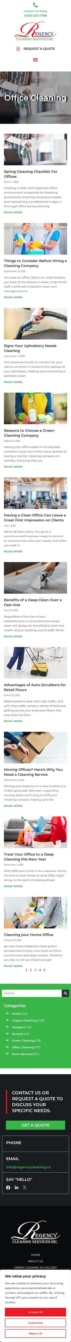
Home (35, 1255)
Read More (13, 212)
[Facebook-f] (8, 1188)
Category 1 (19, 1027)
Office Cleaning (23, 1047)
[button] (35, 60)
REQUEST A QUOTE (39, 49)
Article (16, 1014)
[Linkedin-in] (16, 1188)
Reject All (35, 1333)
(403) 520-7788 (35, 15)
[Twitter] (25, 1187)
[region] (35, 1306)
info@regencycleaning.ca (28, 1167)
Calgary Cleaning (24, 1020)
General (17, 1034)
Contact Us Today (35, 11)
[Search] (65, 993)
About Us (35, 1261)
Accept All (35, 1312)
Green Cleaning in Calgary (35, 1267)
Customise (35, 1323)
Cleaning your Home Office (28, 935)
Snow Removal (22, 1054)
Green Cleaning (23, 1040)
